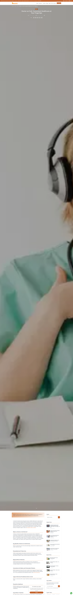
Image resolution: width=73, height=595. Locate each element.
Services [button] (40, 3)
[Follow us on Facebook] (65, 0)
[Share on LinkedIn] (38, 17)
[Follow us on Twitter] (63, 0)
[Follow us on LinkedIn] (66, 0)
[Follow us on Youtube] (69, 0)
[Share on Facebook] (34, 17)
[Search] (59, 517)
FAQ (52, 3)
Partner (44, 3)
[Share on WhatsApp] (40, 17)
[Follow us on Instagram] (68, 0)
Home (37, 3)
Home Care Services (36, 572)
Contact (54, 3)
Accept (36, 592)
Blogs (47, 3)
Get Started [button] (59, 3)
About (50, 3)
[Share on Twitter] (36, 17)
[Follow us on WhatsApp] (71, 0)
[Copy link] (42, 17)
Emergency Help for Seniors (31, 527)
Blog (15, 6)
